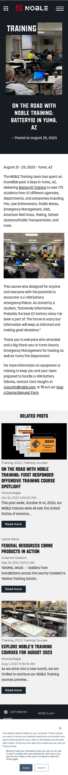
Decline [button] (41, 767)
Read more (13, 524)
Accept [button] (26, 767)
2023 (18, 463)
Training (7, 463)
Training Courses (35, 463)
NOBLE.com (46, 713)
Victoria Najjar (11, 493)
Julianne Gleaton (13, 557)
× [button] (60, 726)
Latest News (10, 539)
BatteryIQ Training (32, 188)
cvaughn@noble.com (19, 387)
